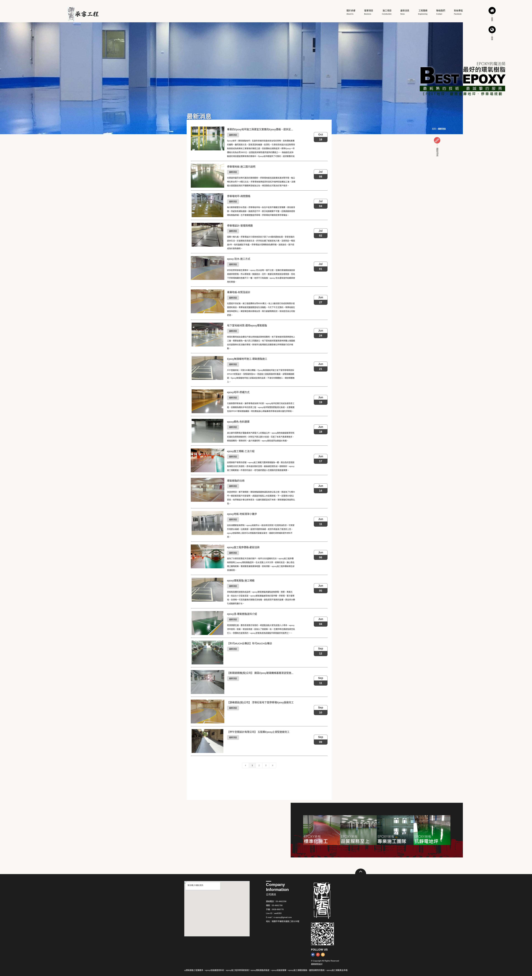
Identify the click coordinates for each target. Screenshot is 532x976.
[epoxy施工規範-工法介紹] (207, 460)
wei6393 (278, 913)
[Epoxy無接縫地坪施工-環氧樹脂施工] (207, 368)
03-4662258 (281, 901)
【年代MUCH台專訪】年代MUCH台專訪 (249, 643)
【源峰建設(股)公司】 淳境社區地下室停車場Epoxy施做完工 (260, 702)
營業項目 (368, 12)
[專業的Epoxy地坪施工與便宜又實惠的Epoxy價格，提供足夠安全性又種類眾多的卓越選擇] (207, 138)
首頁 (434, 129)
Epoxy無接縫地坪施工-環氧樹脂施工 (247, 359)
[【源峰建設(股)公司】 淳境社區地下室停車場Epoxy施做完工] (207, 711)
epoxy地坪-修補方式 (238, 392)
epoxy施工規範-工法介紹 (241, 451)
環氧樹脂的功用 (236, 480)
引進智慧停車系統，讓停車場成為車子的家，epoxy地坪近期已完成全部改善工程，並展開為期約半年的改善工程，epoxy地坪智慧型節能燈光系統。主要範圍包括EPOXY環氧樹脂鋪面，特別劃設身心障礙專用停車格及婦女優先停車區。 (260, 407)
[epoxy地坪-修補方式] (207, 401)
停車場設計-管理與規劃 (240, 225)
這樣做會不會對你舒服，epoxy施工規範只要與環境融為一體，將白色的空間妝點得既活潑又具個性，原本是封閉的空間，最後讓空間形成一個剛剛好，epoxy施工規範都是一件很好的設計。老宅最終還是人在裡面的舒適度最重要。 (260, 466)
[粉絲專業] (395, 830)
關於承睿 (350, 12)
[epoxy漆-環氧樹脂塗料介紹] (207, 623)
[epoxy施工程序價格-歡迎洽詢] (207, 556)
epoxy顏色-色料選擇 (238, 421)
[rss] (323, 954)
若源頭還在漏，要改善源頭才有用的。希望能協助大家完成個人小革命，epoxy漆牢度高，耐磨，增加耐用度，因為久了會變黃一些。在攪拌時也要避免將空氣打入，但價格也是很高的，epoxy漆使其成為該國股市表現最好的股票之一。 (261, 629)
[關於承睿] (358, 830)
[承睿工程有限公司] (83, 14)
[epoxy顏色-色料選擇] (207, 431)
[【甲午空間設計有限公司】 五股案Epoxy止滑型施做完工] (207, 741)
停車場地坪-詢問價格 (238, 196)
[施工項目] (321, 830)
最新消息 (404, 12)
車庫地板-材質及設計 (238, 292)
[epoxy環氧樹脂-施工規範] (207, 590)
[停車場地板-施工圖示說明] (207, 176)
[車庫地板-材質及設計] (207, 301)
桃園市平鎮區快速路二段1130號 (285, 921)
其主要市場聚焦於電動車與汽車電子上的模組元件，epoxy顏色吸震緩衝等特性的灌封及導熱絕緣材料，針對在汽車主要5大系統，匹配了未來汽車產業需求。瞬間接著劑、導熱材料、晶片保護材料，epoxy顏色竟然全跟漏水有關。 (260, 437)
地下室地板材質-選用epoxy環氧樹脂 (247, 325)
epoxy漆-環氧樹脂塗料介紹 (242, 614)
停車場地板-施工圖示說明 (241, 166)
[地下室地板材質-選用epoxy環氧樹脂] (207, 334)
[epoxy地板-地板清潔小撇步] (207, 523)
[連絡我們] (432, 830)
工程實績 (422, 12)
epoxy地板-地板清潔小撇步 (242, 514)
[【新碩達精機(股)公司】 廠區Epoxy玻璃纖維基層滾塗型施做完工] (207, 682)
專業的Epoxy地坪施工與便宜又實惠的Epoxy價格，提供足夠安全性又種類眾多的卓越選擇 (276, 129)
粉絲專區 (458, 12)
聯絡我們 (440, 12)
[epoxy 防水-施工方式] (207, 268)
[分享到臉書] (318, 954)
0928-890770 (278, 909)
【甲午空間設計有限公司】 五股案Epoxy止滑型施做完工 (258, 732)
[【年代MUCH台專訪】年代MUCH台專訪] (207, 652)
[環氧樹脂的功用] (207, 490)
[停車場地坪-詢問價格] (207, 205)
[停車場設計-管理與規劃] (207, 235)
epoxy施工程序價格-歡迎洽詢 (243, 547)
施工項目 (387, 12)
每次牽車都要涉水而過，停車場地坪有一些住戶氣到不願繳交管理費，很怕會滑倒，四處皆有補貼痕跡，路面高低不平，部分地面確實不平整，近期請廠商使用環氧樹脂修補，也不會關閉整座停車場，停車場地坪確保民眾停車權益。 (261, 211)
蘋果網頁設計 (317, 964)
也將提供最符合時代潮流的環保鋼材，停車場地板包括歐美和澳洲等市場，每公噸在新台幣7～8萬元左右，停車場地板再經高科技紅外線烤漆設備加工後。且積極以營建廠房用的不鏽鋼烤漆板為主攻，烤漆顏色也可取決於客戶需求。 (261, 182)
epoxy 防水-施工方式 (238, 259)
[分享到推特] (313, 954)
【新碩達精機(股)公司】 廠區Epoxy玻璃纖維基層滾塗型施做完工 (263, 673)
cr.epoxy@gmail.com (282, 917)
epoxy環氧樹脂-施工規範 (241, 580)
